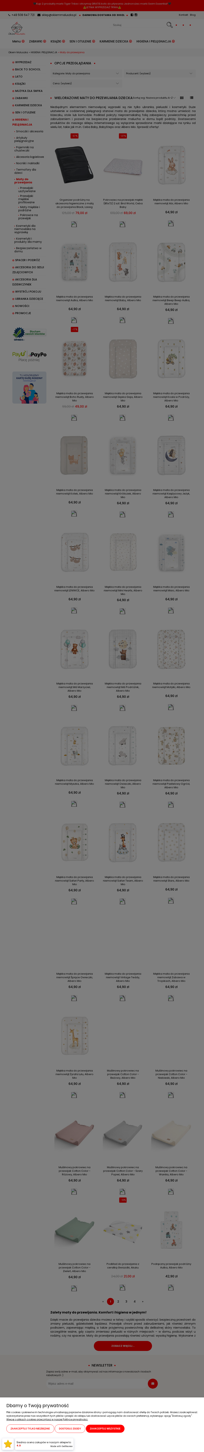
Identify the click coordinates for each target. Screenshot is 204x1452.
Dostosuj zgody (70, 1428)
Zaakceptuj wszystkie (105, 1428)
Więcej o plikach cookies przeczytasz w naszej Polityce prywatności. (47, 1419)
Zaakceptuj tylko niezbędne (30, 1428)
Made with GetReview (61, 1446)
